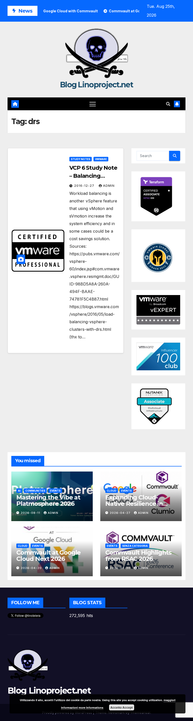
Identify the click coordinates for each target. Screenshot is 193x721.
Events (55, 490)
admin (109, 186)
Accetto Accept (121, 707)
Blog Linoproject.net (96, 84)
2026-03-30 (120, 568)
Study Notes (80, 159)
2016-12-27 (84, 186)
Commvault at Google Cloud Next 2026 (48, 555)
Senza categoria (135, 545)
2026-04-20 (32, 568)
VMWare (101, 159)
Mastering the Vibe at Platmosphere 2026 (48, 500)
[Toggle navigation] (92, 104)
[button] (168, 103)
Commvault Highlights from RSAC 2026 (138, 555)
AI (19, 490)
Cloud (111, 490)
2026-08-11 (31, 513)
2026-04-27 (120, 513)
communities (35, 490)
